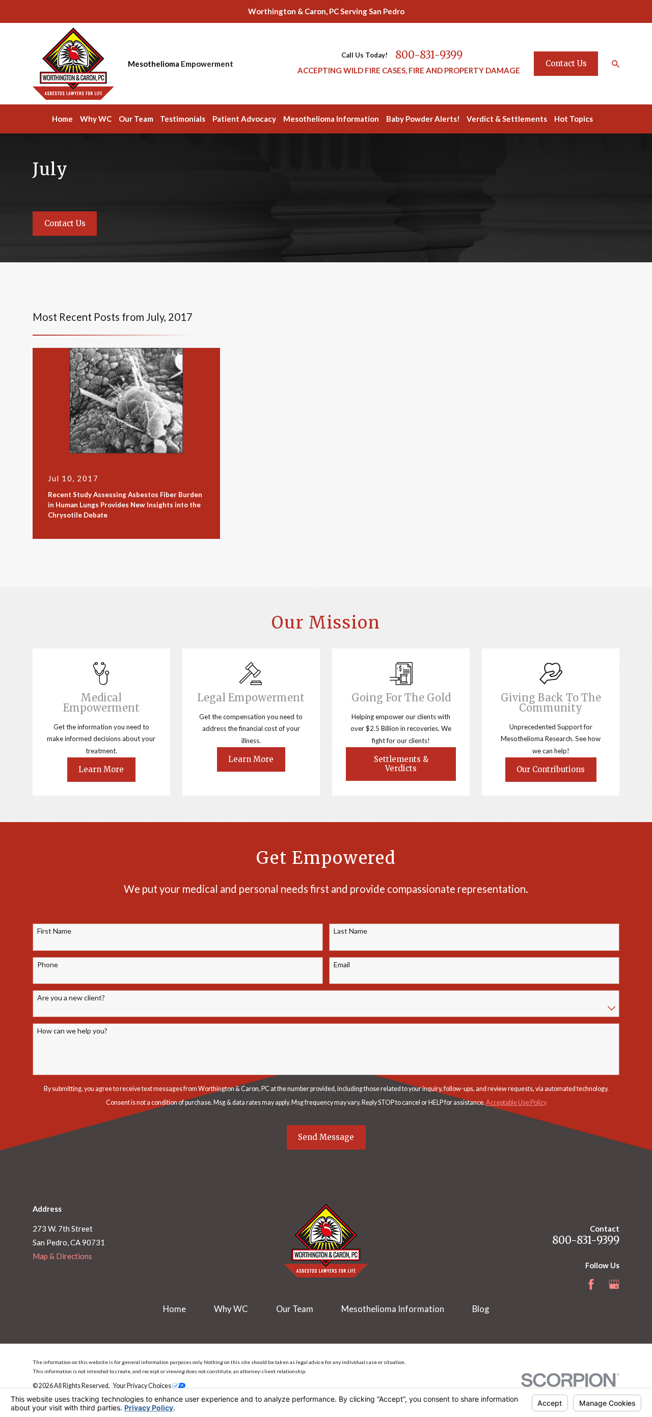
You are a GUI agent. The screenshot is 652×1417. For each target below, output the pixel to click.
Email (342, 965)
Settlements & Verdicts (401, 763)
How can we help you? (72, 1031)
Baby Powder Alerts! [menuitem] (423, 118)
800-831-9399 (429, 55)
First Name (54, 931)
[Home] (73, 64)
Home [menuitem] (62, 118)
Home (174, 1309)
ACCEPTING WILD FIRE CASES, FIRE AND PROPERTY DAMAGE (408, 70)
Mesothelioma (153, 63)
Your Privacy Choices (142, 1385)
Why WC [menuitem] (96, 118)
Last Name (350, 931)
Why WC (231, 1309)
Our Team (294, 1309)
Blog (480, 1309)
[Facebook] (591, 1284)
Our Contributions (551, 769)
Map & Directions (62, 1256)
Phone (47, 965)
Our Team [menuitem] (136, 118)
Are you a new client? (71, 998)
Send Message (326, 1137)
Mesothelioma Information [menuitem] (331, 118)
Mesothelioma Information (392, 1309)
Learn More (101, 769)
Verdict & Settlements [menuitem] (507, 118)
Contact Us (566, 63)
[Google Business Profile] (614, 1284)
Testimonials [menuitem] (182, 118)
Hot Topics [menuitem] (573, 118)
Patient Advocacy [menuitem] (244, 118)
